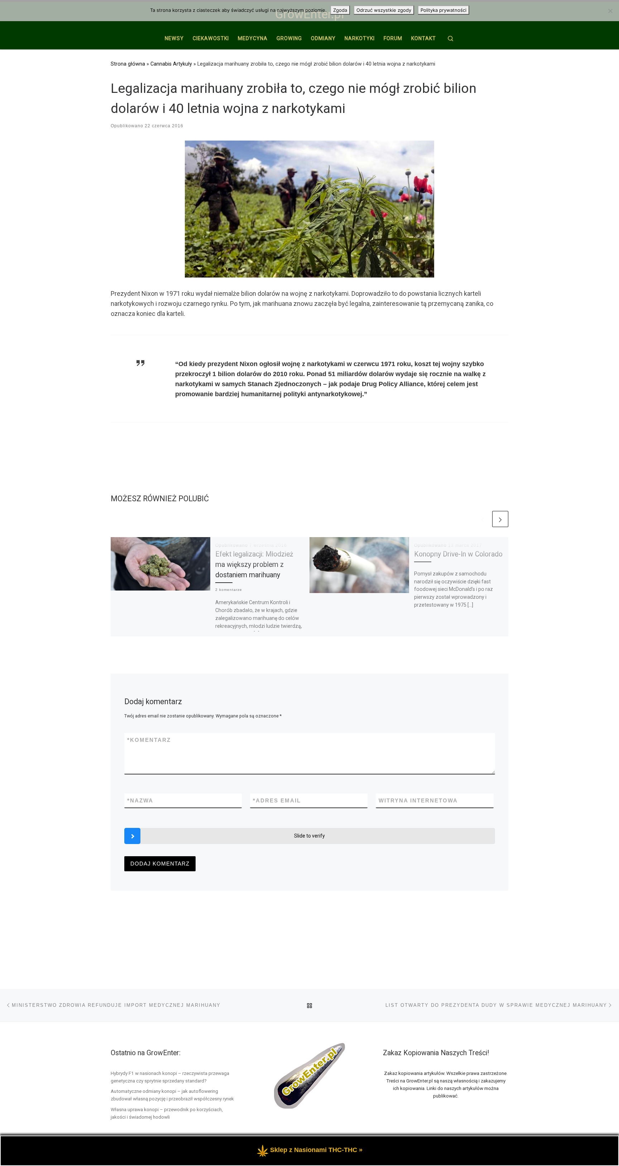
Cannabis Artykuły (171, 64)
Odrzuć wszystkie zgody (383, 10)
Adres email (277, 800)
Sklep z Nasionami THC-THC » (316, 1149)
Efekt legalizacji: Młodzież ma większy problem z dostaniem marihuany (254, 564)
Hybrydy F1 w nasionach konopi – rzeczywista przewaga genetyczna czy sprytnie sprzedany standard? (170, 1077)
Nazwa (140, 800)
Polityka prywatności (443, 10)
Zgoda (340, 10)
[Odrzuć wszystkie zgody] (610, 10)
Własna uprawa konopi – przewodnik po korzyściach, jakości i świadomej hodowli (167, 1113)
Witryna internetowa (418, 800)
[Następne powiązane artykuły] (500, 519)
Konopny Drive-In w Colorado (458, 554)
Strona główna (128, 64)
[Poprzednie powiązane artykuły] (483, 519)
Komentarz (149, 740)
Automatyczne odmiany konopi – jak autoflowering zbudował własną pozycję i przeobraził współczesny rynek (172, 1094)
